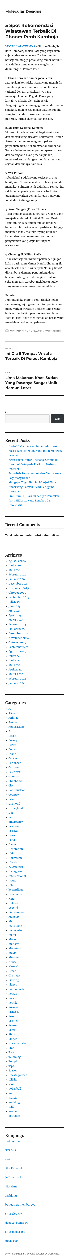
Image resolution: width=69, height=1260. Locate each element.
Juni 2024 (15, 660)
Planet (13, 984)
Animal (13, 717)
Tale (11, 1052)
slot (7, 1159)
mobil (12, 934)
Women (13, 1111)
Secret (13, 1029)
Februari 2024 (17, 678)
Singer (13, 1038)
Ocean (12, 971)
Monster (14, 943)
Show (12, 1034)
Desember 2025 (18, 583)
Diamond (14, 803)
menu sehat (16, 930)
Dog (11, 812)
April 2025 (15, 615)
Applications (16, 726)
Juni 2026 (15, 565)
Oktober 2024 (17, 642)
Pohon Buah (16, 989)
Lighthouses (16, 912)
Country (14, 794)
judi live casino (14, 1177)
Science (13, 1020)
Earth (12, 817)
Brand (12, 753)
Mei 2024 (14, 665)
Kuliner (13, 903)
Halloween (15, 857)
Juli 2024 (14, 656)
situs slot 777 (13, 1213)
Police (12, 998)
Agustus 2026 (17, 561)
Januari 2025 (17, 628)
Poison (13, 993)
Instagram (15, 871)
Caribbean (15, 762)
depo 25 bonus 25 (16, 1222)
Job (11, 885)
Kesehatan (15, 894)
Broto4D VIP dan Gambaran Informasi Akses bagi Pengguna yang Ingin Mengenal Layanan (36, 451)
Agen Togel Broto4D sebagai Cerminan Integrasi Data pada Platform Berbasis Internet (33, 464)
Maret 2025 (16, 619)
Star (11, 1047)
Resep (12, 1016)
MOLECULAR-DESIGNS (20, 46)
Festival (13, 830)
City (11, 785)
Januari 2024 (17, 683)
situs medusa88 (15, 1231)
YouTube (14, 1115)
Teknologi (15, 1057)
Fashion (14, 826)
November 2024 (19, 637)
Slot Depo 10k (14, 1168)
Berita (12, 744)
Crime (12, 799)
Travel (13, 1070)
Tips (11, 1066)
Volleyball (15, 1088)
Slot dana (11, 1186)
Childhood (15, 781)
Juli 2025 (14, 601)
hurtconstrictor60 (19, 330)
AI (10, 708)
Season (13, 1025)
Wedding (14, 1102)
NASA (12, 962)
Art (11, 731)
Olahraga (14, 975)
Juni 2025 (15, 606)
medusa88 (11, 1240)
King (12, 898)
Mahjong (11, 1195)
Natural (13, 966)
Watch (13, 1097)
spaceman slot (18, 1043)
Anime (13, 722)
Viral (11, 1084)
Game (12, 844)
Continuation (17, 790)
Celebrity (14, 772)
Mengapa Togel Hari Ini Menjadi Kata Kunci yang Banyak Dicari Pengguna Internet (32, 487)
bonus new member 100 (20, 1204)
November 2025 (19, 588)
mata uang (15, 925)
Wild (11, 1106)
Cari (7, 412)
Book (12, 749)
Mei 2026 (15, 570)
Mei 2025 (14, 610)
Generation (16, 848)
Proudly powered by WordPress (43, 1253)
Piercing (14, 980)
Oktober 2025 (17, 592)
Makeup (14, 916)
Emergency (16, 821)
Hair (11, 853)
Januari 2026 (17, 579)
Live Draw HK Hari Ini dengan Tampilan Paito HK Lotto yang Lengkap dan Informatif (34, 500)
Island (12, 880)
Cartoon (14, 767)
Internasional (17, 876)
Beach (12, 735)
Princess (14, 1011)
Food (12, 839)
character (15, 776)
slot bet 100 (12, 1141)
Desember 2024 (18, 633)
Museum (14, 957)
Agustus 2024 (17, 651)
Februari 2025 (17, 624)
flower (13, 835)
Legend (13, 907)
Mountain (15, 948)
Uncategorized (53, 330)
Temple (13, 1061)
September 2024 (19, 646)
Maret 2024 (16, 674)
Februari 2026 (17, 574)
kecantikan (16, 889)
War (11, 1093)
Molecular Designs (23, 11)
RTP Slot (10, 1150)
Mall (11, 921)
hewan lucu (16, 867)
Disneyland (16, 808)
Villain (13, 1079)
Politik (13, 1002)
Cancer (13, 758)
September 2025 (19, 597)
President (15, 1007)
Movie (12, 952)
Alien (12, 713)
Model (13, 939)
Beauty (13, 740)
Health (13, 862)
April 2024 (15, 669)
